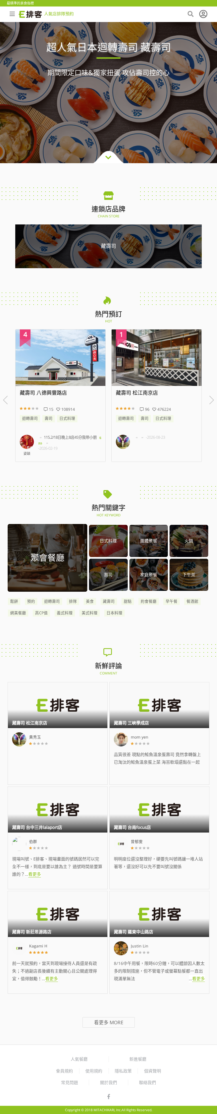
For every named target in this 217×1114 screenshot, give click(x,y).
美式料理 (89, 612)
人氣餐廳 (79, 1059)
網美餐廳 (18, 612)
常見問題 (69, 1082)
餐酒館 (192, 601)
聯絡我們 (147, 1082)
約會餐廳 (149, 601)
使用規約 (93, 1071)
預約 (31, 601)
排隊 (73, 601)
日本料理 (114, 612)
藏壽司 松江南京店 (137, 393)
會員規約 (64, 1071)
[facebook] (108, 1097)
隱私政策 (123, 1071)
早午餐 (171, 601)
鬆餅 (14, 601)
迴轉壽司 (30, 418)
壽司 (49, 418)
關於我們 (108, 1082)
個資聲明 (152, 1071)
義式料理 (65, 612)
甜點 (128, 601)
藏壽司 (109, 601)
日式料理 (67, 418)
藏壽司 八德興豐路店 (43, 393)
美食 (90, 601)
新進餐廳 (137, 1059)
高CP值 (41, 612)
